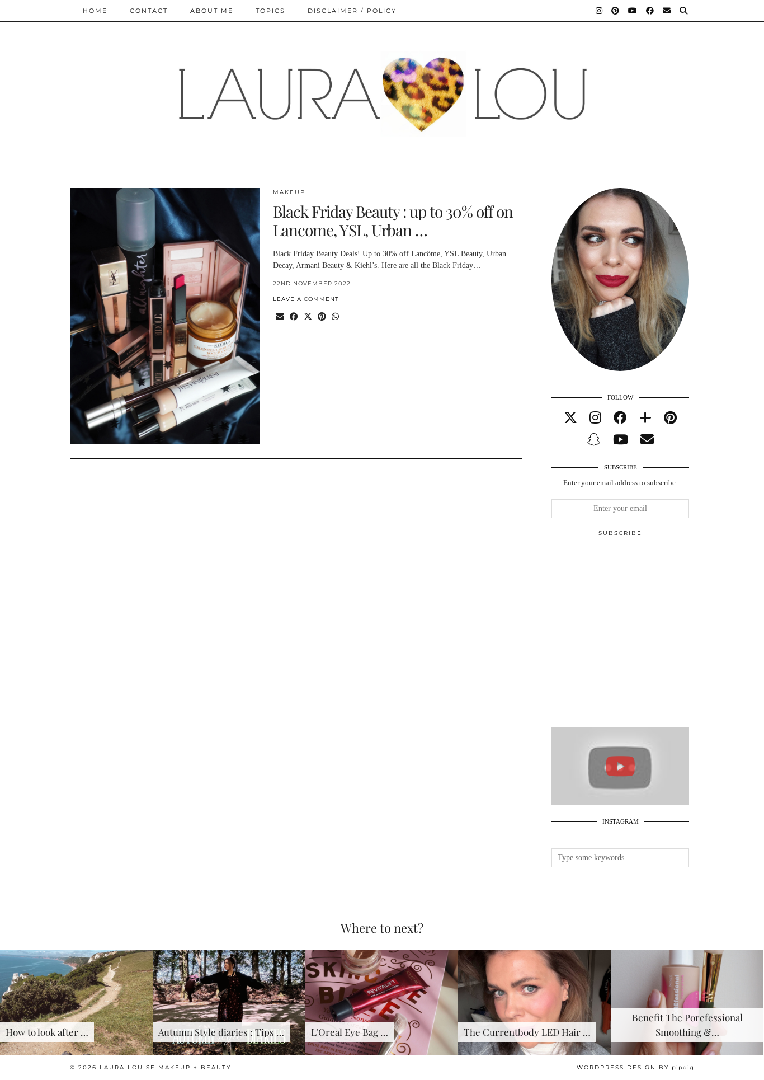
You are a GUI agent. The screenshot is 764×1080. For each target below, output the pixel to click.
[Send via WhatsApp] (335, 317)
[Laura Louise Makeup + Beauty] (382, 85)
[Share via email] (280, 317)
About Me (211, 11)
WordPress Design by (635, 1067)
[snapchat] (594, 440)
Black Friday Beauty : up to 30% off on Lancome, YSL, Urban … (393, 221)
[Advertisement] (635, 637)
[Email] (667, 10)
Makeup (289, 192)
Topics (270, 11)
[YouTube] (633, 10)
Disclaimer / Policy (352, 11)
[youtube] (620, 440)
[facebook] (620, 418)
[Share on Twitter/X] (308, 317)
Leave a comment (306, 299)
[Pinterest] (615, 10)
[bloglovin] (645, 418)
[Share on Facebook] (294, 317)
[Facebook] (650, 10)
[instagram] (595, 418)
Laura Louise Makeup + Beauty (165, 1067)
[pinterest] (670, 418)
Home (95, 11)
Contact (149, 11)
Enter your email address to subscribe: (620, 482)
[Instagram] (599, 10)
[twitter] (570, 418)
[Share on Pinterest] (322, 317)
